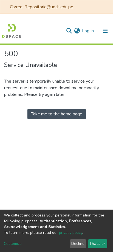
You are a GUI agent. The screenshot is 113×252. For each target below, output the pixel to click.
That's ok (97, 243)
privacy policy (70, 232)
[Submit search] (69, 31)
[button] (77, 31)
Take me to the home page (56, 114)
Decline (77, 243)
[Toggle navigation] (105, 30)
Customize (13, 243)
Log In (88, 31)
